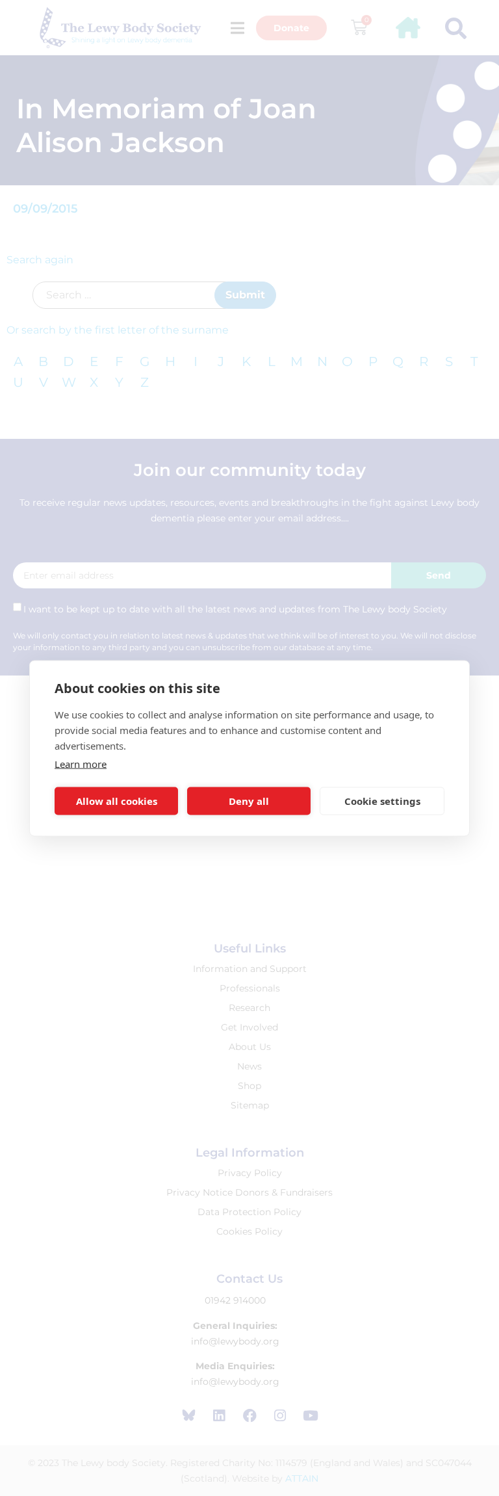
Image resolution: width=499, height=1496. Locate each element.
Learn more (81, 763)
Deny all (249, 800)
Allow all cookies (116, 800)
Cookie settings (382, 800)
